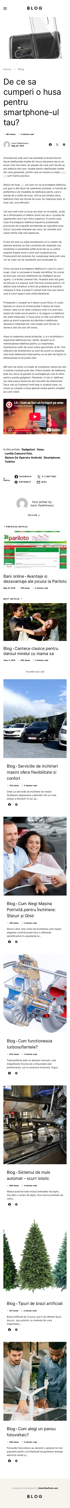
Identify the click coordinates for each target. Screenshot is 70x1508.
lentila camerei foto (18, 453)
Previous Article (17, 526)
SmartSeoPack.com (48, 1488)
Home (7, 69)
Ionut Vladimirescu (20, 143)
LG (22, 184)
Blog (35, 8)
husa (40, 449)
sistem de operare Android (23, 457)
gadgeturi (28, 449)
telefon (10, 461)
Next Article (11, 599)
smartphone (52, 457)
